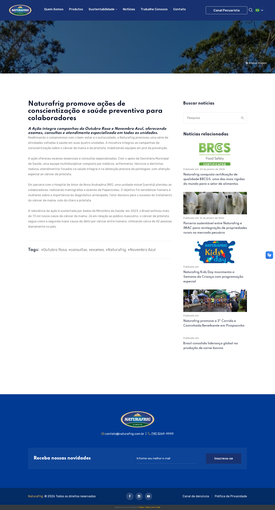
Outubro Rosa (55, 249)
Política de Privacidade (231, 496)
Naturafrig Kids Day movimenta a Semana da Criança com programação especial (213, 277)
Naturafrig (117, 249)
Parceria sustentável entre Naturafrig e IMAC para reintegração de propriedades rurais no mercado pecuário (215, 228)
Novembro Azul (142, 249)
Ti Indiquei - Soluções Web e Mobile (149, 507)
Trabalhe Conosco (154, 9)
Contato (179, 9)
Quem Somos (53, 9)
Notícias (129, 9)
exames (97, 249)
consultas (79, 249)
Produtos (76, 9)
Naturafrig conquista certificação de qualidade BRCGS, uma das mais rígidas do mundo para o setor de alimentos (214, 179)
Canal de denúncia (196, 496)
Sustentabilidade (101, 9)
